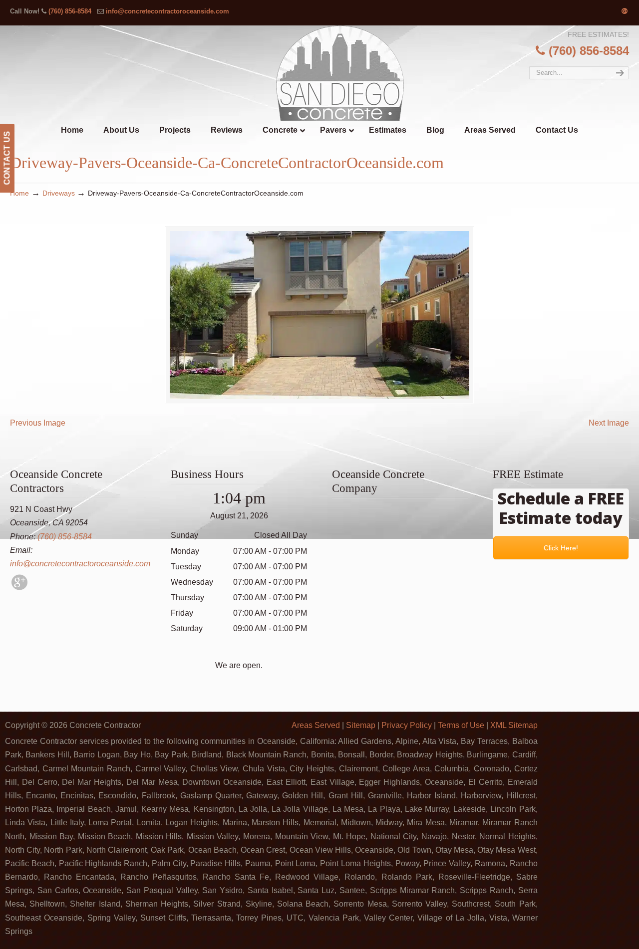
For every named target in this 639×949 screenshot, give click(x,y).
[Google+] (624, 11)
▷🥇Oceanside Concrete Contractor (340, 73)
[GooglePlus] (19, 587)
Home (19, 193)
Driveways (58, 193)
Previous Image (37, 423)
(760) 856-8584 (69, 11)
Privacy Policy (406, 725)
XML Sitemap (514, 725)
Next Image (609, 423)
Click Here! (561, 548)
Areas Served (316, 725)
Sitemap (360, 725)
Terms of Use (461, 725)
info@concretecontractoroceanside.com (167, 11)
